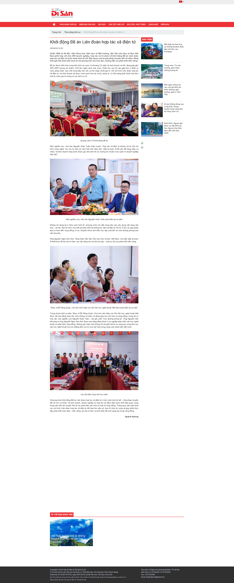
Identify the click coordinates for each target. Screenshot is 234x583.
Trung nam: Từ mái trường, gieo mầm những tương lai (172, 67)
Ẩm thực (102, 24)
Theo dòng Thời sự (68, 24)
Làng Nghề (153, 24)
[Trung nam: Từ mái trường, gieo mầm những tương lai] (152, 71)
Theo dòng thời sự (72, 32)
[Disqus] (94, 472)
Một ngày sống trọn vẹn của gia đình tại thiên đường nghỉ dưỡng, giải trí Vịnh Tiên (172, 90)
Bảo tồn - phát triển (136, 24)
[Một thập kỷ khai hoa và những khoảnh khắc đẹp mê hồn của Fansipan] (152, 51)
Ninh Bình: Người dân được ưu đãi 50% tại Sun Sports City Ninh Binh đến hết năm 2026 (173, 128)
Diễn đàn (165, 24)
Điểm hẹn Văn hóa (87, 24)
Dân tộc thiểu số (116, 24)
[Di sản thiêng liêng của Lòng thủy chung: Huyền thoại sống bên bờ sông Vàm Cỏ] (152, 110)
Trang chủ (56, 32)
